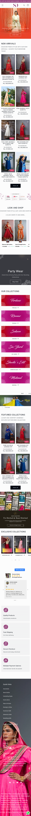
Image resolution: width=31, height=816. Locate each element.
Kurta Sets (6, 700)
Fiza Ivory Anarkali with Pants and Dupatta (8, 143)
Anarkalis (6, 689)
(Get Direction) (8, 770)
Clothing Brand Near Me (12, 796)
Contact (5, 743)
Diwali (13, 804)
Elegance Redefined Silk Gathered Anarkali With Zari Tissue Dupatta (8, 111)
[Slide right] (19, 560)
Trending (8, 809)
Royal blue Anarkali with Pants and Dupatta (8, 175)
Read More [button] (9, 596)
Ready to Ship (7, 707)
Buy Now (15, 279)
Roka (8, 804)
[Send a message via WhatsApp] (28, 813)
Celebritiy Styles (16, 800)
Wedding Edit (6, 555)
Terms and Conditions (9, 740)
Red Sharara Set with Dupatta (23, 142)
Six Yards (14, 354)
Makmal (14, 385)
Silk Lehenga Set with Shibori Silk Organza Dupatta (8, 78)
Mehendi (19, 804)
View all (15, 185)
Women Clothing (16, 807)
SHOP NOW (15, 34)
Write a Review (20, 569)
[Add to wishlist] (13, 56)
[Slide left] (12, 560)
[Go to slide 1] (14, 600)
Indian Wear (23, 809)
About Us (6, 747)
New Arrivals (7, 703)
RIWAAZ (14, 323)
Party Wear (8, 793)
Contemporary (5, 800)
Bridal (9, 798)
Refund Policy (7, 732)
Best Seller (6, 692)
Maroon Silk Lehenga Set (23, 77)
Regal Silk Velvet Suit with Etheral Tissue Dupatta (23, 175)
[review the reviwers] (6, 587)
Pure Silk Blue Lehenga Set (8, 446)
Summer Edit (19, 555)
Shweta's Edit (14, 369)
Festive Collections (18, 798)
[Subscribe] (24, 776)
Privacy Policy (7, 728)
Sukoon (14, 338)
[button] (2, 5)
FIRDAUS (14, 307)
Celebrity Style (7, 696)
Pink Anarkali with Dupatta (22, 109)
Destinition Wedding (14, 802)
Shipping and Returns (9, 736)
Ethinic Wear (17, 793)
